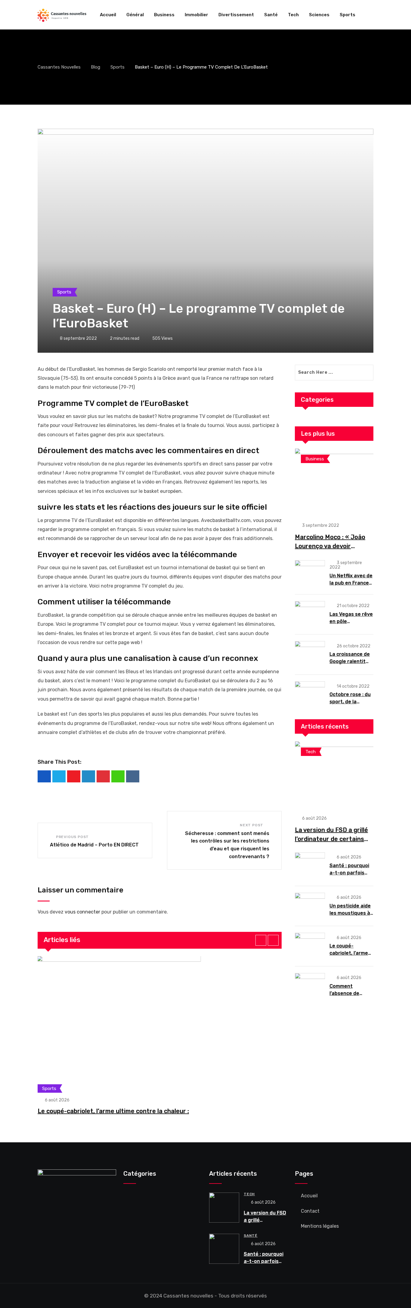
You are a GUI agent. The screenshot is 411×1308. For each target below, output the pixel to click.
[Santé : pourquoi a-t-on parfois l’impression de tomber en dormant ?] (310, 865)
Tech (293, 14)
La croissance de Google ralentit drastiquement (349, 661)
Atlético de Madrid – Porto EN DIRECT (94, 845)
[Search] (371, 14)
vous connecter (82, 912)
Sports (347, 14)
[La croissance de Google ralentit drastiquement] (310, 654)
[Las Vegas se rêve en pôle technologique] (310, 614)
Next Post (251, 825)
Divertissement (236, 14)
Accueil (108, 14)
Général (135, 14)
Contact (310, 1211)
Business (164, 14)
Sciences (319, 14)
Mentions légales (320, 1226)
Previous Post (72, 837)
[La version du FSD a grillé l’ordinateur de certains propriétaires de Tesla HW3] (334, 775)
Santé (271, 14)
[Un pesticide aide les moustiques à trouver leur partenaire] (310, 906)
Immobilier (196, 14)
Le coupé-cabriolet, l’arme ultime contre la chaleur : (113, 1111)
